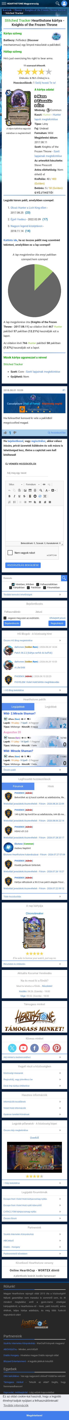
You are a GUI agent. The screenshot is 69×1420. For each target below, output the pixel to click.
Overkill (34, 1137)
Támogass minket (14, 1382)
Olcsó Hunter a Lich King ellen (28, 207)
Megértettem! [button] (34, 1415)
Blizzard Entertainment (15, 1361)
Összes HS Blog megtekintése (18, 640)
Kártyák (7, 10)
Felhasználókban (48, 584)
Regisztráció (57, 623)
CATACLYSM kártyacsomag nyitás (20, 1211)
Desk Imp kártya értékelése (17, 1086)
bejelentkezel (15, 441)
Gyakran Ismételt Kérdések (16, 1114)
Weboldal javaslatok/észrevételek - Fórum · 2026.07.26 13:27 (34, 871)
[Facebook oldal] (34, 1048)
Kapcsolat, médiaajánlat (16, 1392)
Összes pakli (10, 770)
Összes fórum (10, 1218)
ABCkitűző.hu (10, 1349)
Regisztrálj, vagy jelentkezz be (18, 1079)
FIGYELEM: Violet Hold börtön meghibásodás (37, 682)
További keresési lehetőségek (18, 594)
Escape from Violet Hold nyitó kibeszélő (23, 1205)
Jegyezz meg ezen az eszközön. (23, 618)
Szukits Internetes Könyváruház (19, 1234)
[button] (3, 2)
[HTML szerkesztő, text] (34, 523)
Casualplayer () (23, 403)
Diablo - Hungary (12, 1247)
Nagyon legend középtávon (26, 226)
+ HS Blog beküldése (14, 690)
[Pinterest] (57, 1048)
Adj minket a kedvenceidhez (17, 1057)
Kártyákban (19, 587)
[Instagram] (45, 1048)
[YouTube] (23, 1048)
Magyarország (23, 3)
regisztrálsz (38, 441)
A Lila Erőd (20, 667)
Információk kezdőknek (15, 1102)
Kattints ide (10, 240)
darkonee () (26, 647)
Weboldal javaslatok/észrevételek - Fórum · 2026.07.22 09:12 (34, 888)
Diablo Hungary (11, 1355)
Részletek (47, 986)
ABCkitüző (9, 1240)
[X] (12, 1048)
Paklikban (36, 587)
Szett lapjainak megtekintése (43, 371)
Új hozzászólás (57, 432)
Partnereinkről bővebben (15, 1253)
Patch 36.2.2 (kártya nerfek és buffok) (34, 652)
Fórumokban (53, 587)
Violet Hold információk (15, 1108)
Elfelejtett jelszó (57, 618)
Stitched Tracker (13, 364)
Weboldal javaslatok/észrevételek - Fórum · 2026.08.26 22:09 (34, 803)
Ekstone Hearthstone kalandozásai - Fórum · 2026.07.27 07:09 (34, 854)
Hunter (18, 10)
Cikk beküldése (11, 1376)
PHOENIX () (24, 676)
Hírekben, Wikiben (25, 584)
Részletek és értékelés (14, 964)
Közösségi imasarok (13, 1073)
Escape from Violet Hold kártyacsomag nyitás (25, 1199)
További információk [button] (15, 1405)
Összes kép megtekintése (16, 1130)
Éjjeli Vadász (18, 219)
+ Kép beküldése (12, 1183)
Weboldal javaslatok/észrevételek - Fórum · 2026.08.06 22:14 (34, 820)
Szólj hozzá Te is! (45, 82)
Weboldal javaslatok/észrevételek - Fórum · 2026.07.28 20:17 (34, 837)
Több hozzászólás (12, 896)
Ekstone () (24, 843)
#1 (63, 390)
